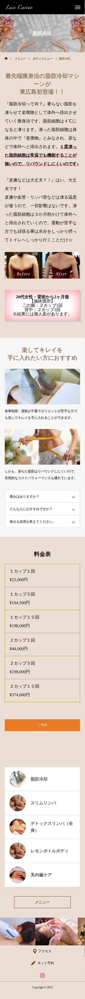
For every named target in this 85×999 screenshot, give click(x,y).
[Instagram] (42, 975)
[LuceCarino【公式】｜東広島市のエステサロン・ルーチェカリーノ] (19, 7)
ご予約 (42, 725)
